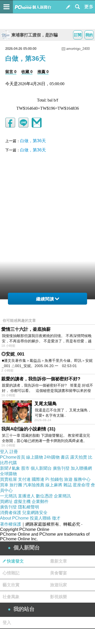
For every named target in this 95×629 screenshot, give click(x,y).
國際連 (38, 479)
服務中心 (82, 479)
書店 (65, 457)
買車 (4, 485)
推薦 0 (43, 71)
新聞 (4, 468)
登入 (4, 451)
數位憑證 (44, 496)
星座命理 (81, 485)
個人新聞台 (41, 468)
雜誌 (67, 485)
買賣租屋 (8, 479)
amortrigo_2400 (78, 49)
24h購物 (52, 457)
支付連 (24, 479)
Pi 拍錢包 (54, 479)
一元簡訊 (8, 496)
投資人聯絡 (40, 518)
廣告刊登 (61, 468)
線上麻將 (53, 485)
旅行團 (16, 485)
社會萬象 (11, 596)
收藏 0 (26, 71)
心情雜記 (11, 573)
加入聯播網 (81, 468)
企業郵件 (40, 501)
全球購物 (8, 474)
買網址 (6, 501)
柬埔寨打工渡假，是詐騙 (34, 35)
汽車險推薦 (33, 485)
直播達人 (26, 496)
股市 (25, 468)
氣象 (16, 468)
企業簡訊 (62, 496)
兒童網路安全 (35, 512)
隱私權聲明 (28, 507)
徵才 (56, 518)
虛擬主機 (22, 501)
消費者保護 (10, 512)
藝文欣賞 (11, 585)
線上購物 (34, 457)
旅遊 (68, 479)
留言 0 (10, 71)
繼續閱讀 (45, 299)
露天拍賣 (78, 457)
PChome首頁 (12, 457)
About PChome (14, 518)
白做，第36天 (33, 140)
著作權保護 (10, 524)
